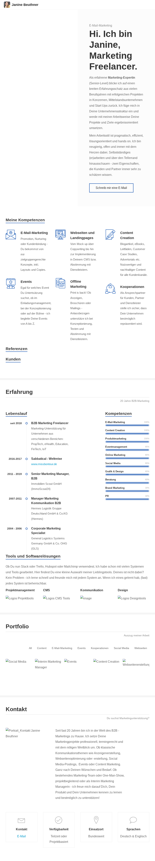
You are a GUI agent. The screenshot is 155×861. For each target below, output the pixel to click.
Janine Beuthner (25, 5)
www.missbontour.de (44, 464)
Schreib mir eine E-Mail (111, 187)
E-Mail (21, 836)
